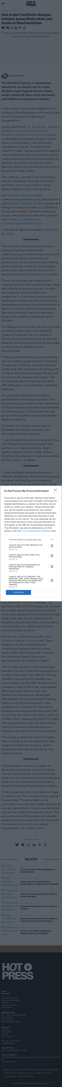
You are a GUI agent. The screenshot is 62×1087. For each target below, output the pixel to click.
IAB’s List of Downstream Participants (34, 531)
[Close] (56, 491)
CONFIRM (18, 592)
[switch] (51, 545)
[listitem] (31, 539)
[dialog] (31, 543)
